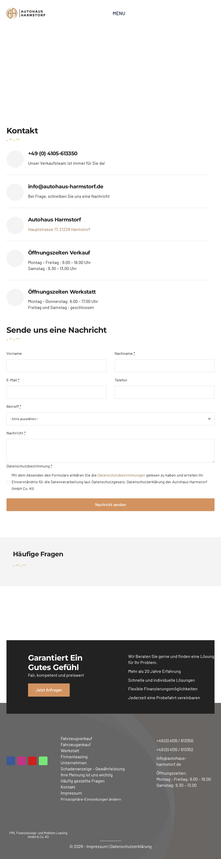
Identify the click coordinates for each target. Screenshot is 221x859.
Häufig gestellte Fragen (83, 780)
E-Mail (12, 380)
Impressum (71, 792)
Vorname (14, 353)
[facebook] (10, 761)
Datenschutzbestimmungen (121, 475)
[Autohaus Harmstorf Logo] (25, 13)
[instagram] (21, 761)
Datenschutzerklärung (131, 846)
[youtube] (32, 761)
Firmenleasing (74, 756)
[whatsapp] (43, 761)
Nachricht (16, 432)
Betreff (13, 406)
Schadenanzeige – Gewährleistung (93, 768)
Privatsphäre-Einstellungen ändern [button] (91, 799)
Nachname (125, 353)
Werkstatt (70, 750)
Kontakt (68, 786)
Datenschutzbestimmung (29, 466)
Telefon (121, 380)
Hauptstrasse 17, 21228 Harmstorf (59, 229)
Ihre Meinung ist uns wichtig (87, 774)
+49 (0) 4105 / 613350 (174, 740)
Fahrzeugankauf (76, 744)
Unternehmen (74, 762)
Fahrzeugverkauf (76, 738)
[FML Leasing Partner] (38, 816)
